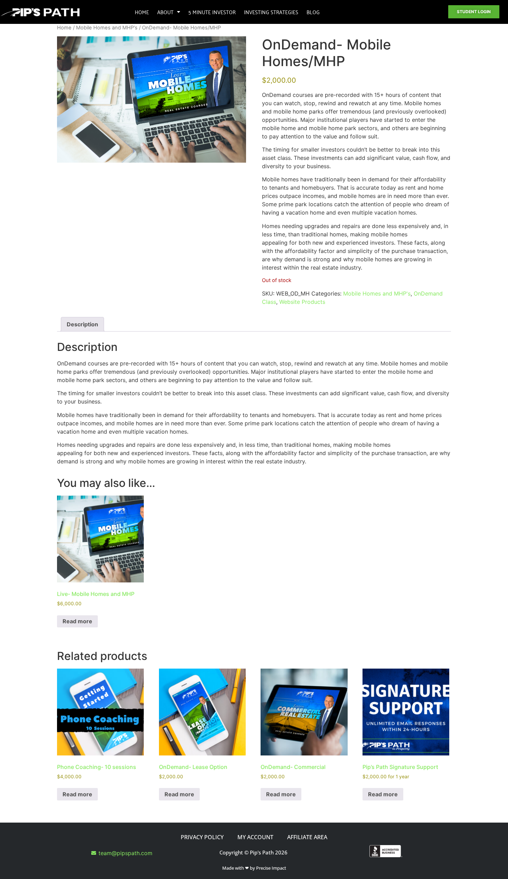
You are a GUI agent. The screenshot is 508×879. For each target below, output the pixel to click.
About (165, 12)
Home (142, 12)
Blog (313, 12)
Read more (77, 621)
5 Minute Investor (212, 12)
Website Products (302, 301)
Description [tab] (82, 324)
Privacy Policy (202, 837)
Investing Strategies (271, 12)
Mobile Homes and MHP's (107, 28)
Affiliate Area (307, 837)
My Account (255, 837)
